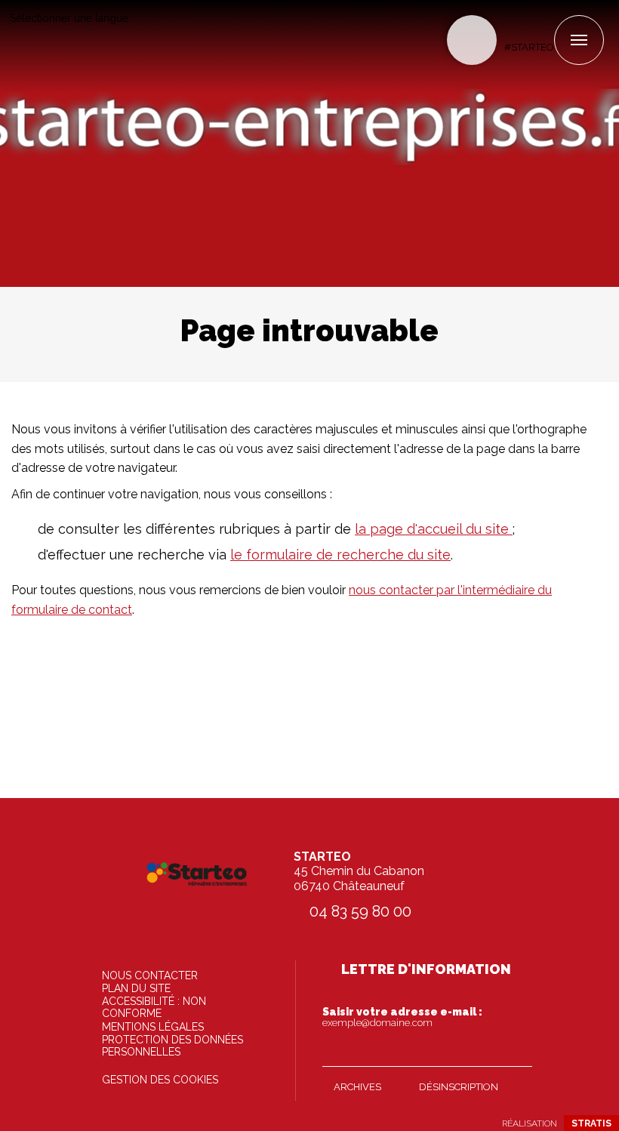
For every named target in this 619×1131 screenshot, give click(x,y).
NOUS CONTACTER (150, 975)
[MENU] (579, 40)
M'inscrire (517, 1052)
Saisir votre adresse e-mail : (402, 1017)
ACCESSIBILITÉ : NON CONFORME (154, 1007)
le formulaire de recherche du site (340, 554)
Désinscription (458, 1086)
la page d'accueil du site (434, 529)
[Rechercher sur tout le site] (472, 40)
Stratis (591, 1123)
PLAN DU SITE (136, 988)
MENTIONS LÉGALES (153, 1027)
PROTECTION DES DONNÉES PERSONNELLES (172, 1046)
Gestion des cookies (160, 1080)
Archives (357, 1086)
